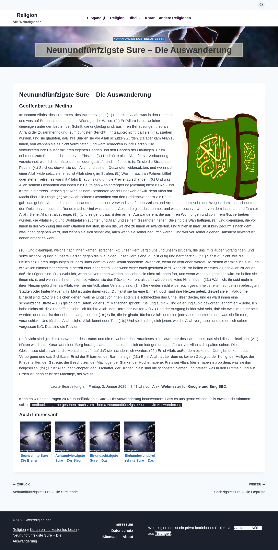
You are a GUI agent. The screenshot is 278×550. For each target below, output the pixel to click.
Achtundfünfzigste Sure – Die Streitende (45, 488)
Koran (150, 18)
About (128, 537)
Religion (117, 18)
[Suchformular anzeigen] (261, 5)
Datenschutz (122, 531)
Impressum (123, 524)
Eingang (94, 18)
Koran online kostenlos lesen (139, 38)
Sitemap (109, 537)
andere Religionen (175, 18)
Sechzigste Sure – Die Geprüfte (239, 488)
